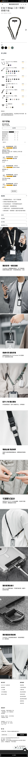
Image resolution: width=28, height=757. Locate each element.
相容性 (2, 215)
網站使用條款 (23, 696)
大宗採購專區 (4, 691)
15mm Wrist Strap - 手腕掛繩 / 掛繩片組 (12, 95)
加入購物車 (14, 755)
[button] (5, 132)
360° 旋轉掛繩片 (9, 103)
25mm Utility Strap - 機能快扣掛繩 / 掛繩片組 (12, 89)
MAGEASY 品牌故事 (5, 685)
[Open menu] (2, 4)
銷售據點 (3, 687)
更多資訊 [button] (14, 191)
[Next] (25, 29)
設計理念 (3, 221)
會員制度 (22, 685)
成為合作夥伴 (4, 694)
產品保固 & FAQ (4, 225)
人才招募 (3, 689)
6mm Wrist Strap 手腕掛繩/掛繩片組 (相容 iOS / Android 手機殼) (12, 61)
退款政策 (22, 703)
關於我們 (3, 682)
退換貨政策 (22, 694)
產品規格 (3, 218)
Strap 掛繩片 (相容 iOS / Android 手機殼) (12, 83)
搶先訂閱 (22, 734)
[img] (9, 146)
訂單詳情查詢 (23, 687)
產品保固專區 (23, 691)
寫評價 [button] (14, 128)
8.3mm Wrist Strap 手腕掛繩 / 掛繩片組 (12, 67)
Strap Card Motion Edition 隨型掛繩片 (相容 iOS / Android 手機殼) (12, 75)
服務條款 (22, 701)
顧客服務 (22, 682)
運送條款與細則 (23, 698)
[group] (14, 1)
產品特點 (3, 195)
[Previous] (4, 662)
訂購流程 (22, 689)
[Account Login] (23, 4)
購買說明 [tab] (2, 111)
